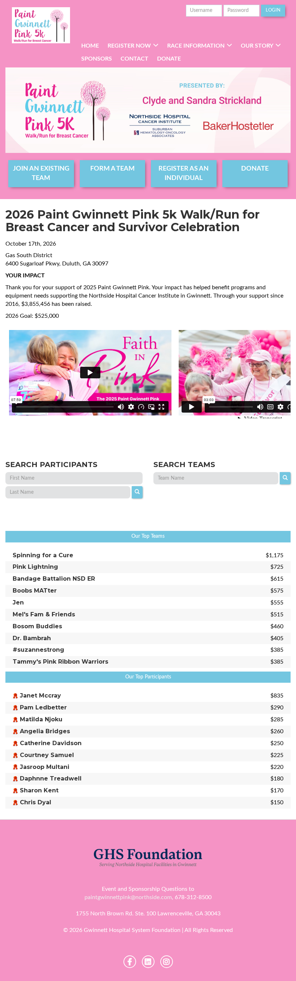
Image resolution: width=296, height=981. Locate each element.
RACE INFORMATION (196, 46)
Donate (169, 59)
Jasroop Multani (44, 767)
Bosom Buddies (37, 626)
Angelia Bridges (45, 731)
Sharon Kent (39, 790)
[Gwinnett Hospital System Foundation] (41, 25)
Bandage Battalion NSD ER (54, 578)
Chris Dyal (35, 802)
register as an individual (183, 173)
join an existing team (41, 173)
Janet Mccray (40, 695)
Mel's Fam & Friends (44, 614)
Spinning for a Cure (43, 555)
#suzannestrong (38, 649)
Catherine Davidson (51, 743)
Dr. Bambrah (32, 638)
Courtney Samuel (47, 755)
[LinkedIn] (148, 961)
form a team (112, 169)
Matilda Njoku (41, 719)
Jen (18, 602)
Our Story (257, 46)
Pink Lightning (35, 566)
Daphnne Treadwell (51, 778)
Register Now (129, 46)
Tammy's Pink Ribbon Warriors (60, 661)
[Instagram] (166, 961)
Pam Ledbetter (43, 707)
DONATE (255, 169)
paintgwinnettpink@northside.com (128, 897)
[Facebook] (129, 961)
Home (90, 46)
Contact (134, 59)
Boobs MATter (35, 590)
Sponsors (96, 59)
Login (273, 10)
